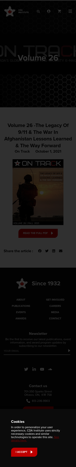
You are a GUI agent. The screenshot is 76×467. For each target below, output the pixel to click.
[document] (38, 233)
